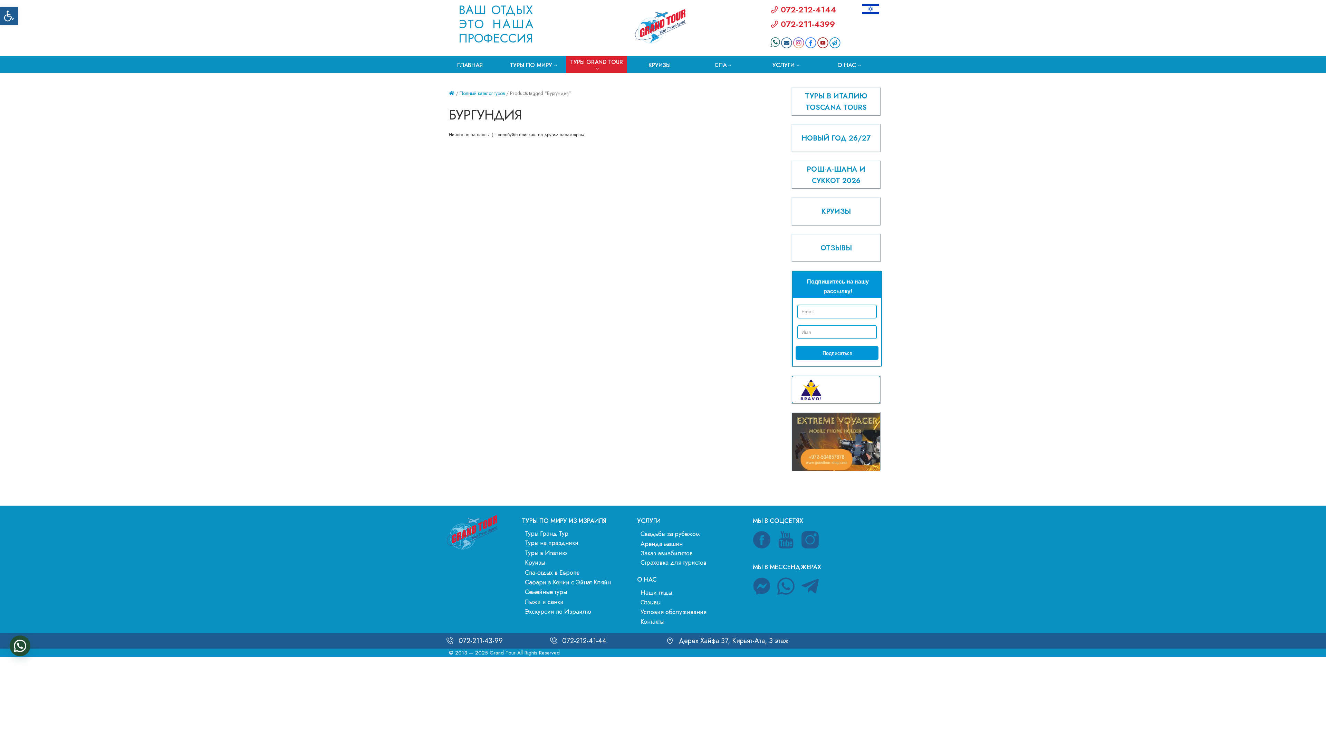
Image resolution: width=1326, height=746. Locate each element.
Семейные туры (546, 591)
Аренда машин (662, 543)
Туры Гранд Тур (546, 533)
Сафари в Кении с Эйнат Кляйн (568, 582)
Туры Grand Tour (596, 62)
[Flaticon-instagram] (810, 539)
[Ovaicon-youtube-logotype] (786, 539)
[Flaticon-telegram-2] (810, 586)
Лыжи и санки (544, 601)
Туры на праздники (551, 542)
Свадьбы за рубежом (670, 533)
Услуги (783, 65)
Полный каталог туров (482, 93)
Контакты (652, 621)
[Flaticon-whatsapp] (786, 586)
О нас (846, 65)
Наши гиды (656, 592)
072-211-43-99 (481, 641)
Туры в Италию (546, 552)
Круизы (659, 65)
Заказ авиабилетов (667, 553)
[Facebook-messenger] (761, 586)
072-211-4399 (808, 24)
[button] (9, 16)
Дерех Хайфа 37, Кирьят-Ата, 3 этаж (734, 641)
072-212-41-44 (584, 641)
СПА (720, 65)
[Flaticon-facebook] (761, 539)
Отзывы (651, 602)
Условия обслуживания (674, 612)
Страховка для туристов (674, 562)
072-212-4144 (808, 9)
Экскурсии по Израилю (558, 611)
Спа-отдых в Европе (552, 572)
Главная (470, 65)
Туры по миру (531, 65)
